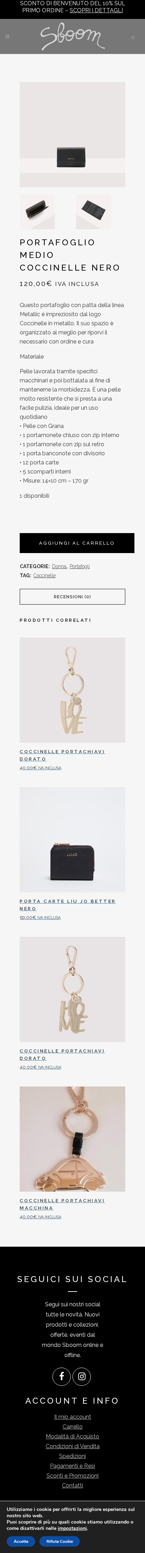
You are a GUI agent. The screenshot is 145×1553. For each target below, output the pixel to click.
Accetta (21, 1541)
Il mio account (72, 1417)
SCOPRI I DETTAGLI (96, 10)
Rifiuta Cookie (59, 1541)
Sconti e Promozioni (72, 1476)
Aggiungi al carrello (77, 543)
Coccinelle (44, 575)
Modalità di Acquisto (72, 1436)
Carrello (73, 1427)
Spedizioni (72, 1456)
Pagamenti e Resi (72, 1466)
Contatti (72, 1485)
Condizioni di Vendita (73, 1446)
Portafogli (80, 566)
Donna (59, 566)
